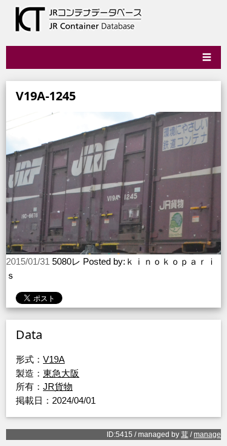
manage (207, 434)
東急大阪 (61, 373)
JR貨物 (58, 386)
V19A (54, 359)
